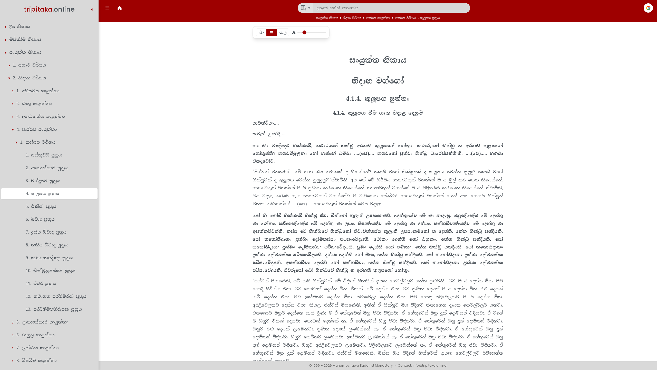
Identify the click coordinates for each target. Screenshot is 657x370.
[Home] (119, 8)
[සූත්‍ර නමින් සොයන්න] (305, 8)
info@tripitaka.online (430, 365)
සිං (261, 32)
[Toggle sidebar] (107, 8)
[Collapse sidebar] (91, 9)
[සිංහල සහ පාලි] (271, 32)
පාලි (282, 32)
